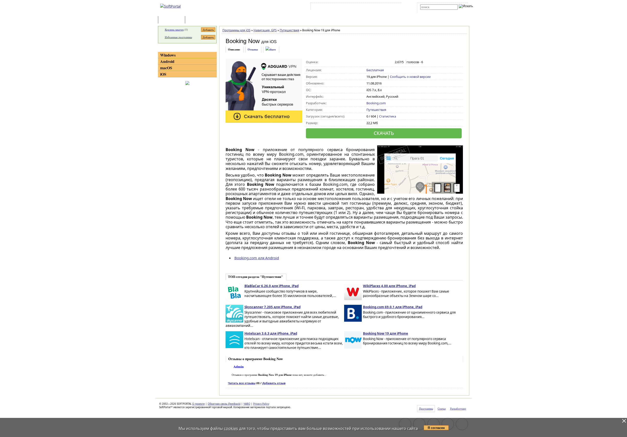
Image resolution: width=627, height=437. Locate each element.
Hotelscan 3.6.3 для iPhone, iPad (270, 333)
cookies (231, 428)
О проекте (198, 403)
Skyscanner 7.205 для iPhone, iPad (272, 307)
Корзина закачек (174, 29)
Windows (168, 55)
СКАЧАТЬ (384, 133)
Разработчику (458, 408)
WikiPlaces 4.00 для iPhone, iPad (389, 286)
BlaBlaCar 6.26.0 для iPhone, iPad (271, 286)
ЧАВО (246, 403)
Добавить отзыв (274, 383)
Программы (172, 20)
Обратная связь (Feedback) (224, 403)
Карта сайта (379, 7)
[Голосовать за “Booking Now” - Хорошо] (384, 62)
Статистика (387, 116)
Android (167, 61)
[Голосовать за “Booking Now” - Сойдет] (379, 62)
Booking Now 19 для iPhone (385, 333)
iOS (163, 74)
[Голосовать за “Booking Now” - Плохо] (374, 62)
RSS (394, 7)
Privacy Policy (261, 403)
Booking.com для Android (256, 257)
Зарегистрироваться (354, 7)
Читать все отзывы (241, 383)
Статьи (197, 20)
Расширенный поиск (433, 11)
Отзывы (253, 49)
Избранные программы (178, 37)
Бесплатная (375, 70)
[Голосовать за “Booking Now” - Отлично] (389, 62)
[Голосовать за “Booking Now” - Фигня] (369, 62)
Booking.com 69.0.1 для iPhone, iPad (392, 307)
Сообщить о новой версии (410, 76)
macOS (166, 68)
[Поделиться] (270, 50)
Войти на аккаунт (326, 7)
